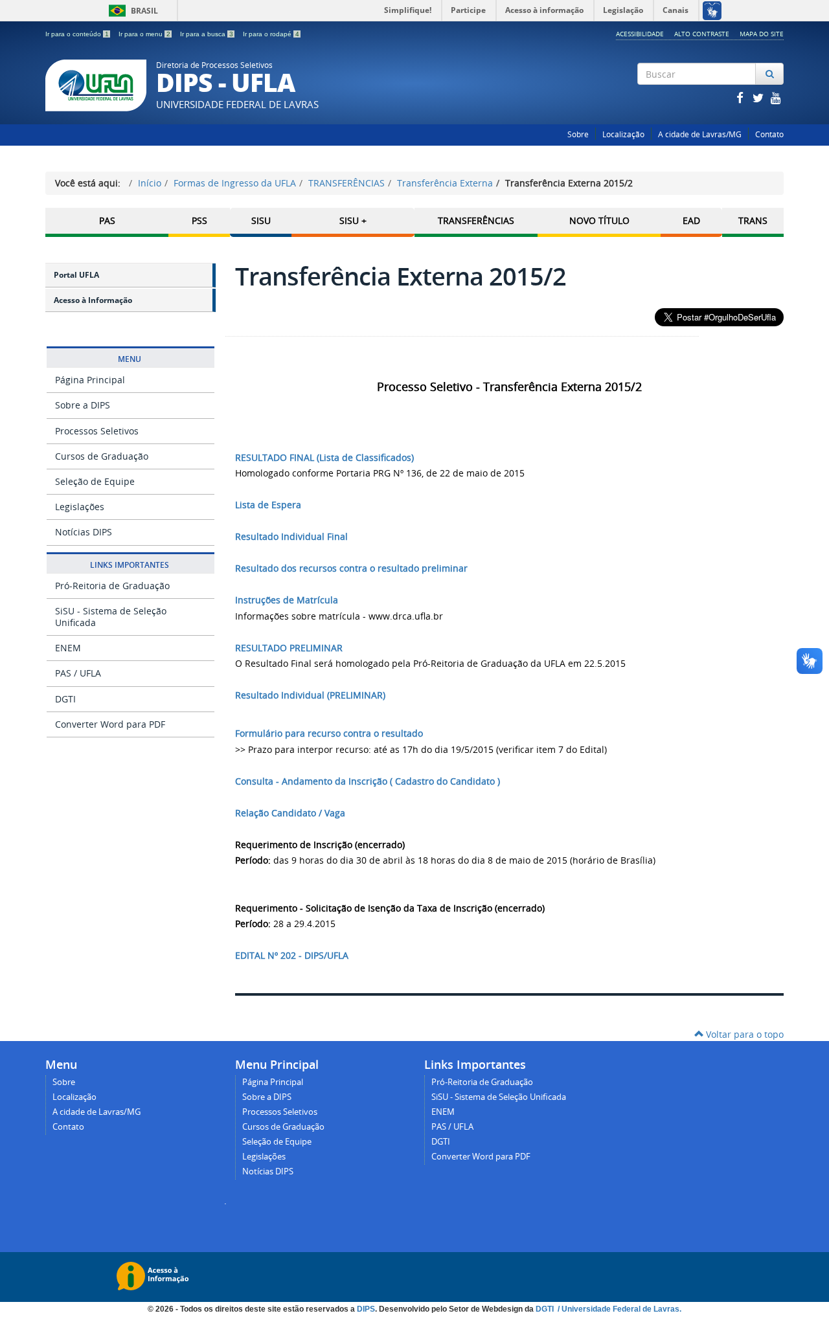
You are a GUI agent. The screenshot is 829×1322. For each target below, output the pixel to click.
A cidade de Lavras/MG (700, 134)
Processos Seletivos (97, 431)
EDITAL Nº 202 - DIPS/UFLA (291, 955)
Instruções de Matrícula (286, 600)
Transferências (476, 220)
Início (149, 183)
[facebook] (741, 97)
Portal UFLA (76, 274)
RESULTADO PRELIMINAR (289, 648)
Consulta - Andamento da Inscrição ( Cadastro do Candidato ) (367, 781)
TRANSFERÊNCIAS (346, 183)
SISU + (353, 220)
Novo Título (599, 220)
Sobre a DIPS (82, 405)
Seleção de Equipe (95, 481)
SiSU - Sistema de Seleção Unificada (110, 617)
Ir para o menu (144, 34)
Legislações (79, 506)
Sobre (578, 134)
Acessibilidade (640, 33)
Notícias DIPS (83, 532)
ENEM (68, 648)
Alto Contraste (701, 33)
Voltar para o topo (743, 1034)
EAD (691, 220)
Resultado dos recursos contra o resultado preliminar (351, 568)
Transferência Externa (445, 183)
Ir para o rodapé (271, 34)
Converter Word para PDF (110, 724)
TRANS (752, 220)
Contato (769, 134)
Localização (623, 134)
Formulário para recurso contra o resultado (329, 733)
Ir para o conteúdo (77, 34)
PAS (107, 220)
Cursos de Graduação (101, 456)
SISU (261, 220)
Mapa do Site (762, 33)
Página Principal (90, 380)
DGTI (65, 699)
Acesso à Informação (93, 300)
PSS (199, 220)
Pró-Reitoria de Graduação (112, 585)
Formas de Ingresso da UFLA (235, 183)
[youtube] (776, 97)
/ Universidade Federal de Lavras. (618, 1309)
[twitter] (759, 97)
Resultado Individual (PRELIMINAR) (310, 695)
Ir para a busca (206, 34)
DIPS (366, 1309)
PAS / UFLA (78, 673)
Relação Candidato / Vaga (290, 813)
